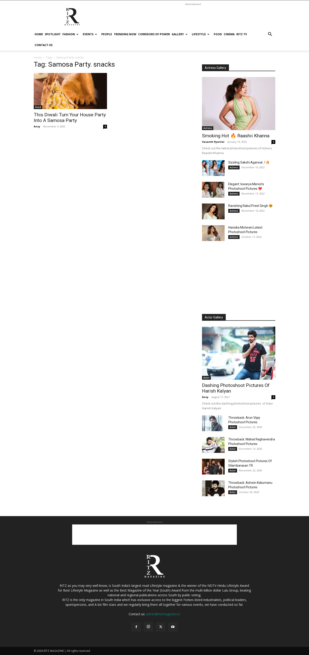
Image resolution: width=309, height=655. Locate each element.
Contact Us (43, 45)
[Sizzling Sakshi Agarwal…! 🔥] (213, 168)
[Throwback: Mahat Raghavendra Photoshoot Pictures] (213, 445)
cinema (229, 34)
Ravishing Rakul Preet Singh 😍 (250, 206)
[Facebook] (136, 627)
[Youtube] (172, 627)
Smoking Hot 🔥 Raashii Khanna (235, 135)
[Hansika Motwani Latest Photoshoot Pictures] (213, 233)
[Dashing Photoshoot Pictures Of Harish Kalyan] (238, 353)
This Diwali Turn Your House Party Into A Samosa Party (70, 117)
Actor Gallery (214, 317)
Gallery (178, 34)
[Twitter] (160, 627)
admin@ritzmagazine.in (163, 614)
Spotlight (53, 34)
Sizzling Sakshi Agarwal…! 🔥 (249, 162)
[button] (269, 35)
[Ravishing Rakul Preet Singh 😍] (213, 211)
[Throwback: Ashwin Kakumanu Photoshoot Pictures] (213, 488)
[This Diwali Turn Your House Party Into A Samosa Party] (70, 91)
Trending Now (125, 34)
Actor (206, 377)
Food (218, 34)
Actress (207, 128)
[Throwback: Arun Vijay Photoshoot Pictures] (213, 423)
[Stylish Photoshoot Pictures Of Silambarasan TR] (213, 467)
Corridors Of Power (154, 34)
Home (39, 34)
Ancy (37, 126)
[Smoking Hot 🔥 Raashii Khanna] (238, 103)
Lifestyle (199, 34)
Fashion (68, 34)
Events (88, 34)
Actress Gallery (215, 68)
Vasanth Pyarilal (213, 141)
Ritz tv (241, 34)
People (106, 34)
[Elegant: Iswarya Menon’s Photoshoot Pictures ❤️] (213, 190)
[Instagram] (148, 626)
